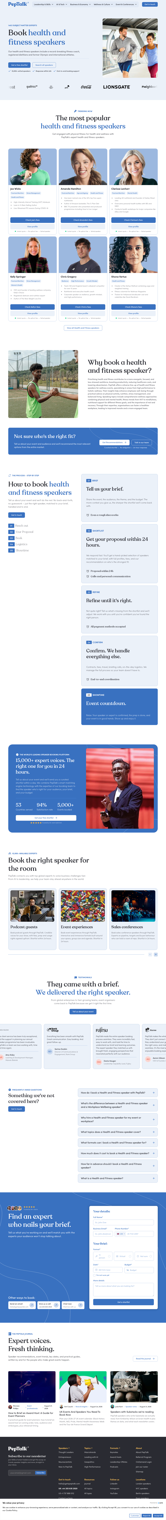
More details (98, 1280)
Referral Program (143, 1457)
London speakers (143, 1483)
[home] (18, 4)
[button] (44, 4)
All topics (88, 1488)
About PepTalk (142, 1452)
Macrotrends (90, 1452)
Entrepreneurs (65, 1457)
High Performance (92, 1467)
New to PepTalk (65, 1467)
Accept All (158, 1516)
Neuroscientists (65, 1462)
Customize (135, 1516)
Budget (128, 1264)
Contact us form (66, 1498)
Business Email (100, 1228)
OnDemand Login (144, 1462)
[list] (82, 919)
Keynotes (114, 1452)
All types (88, 1493)
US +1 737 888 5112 (66, 1493)
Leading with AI (91, 1457)
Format (96, 1249)
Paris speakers (142, 1498)
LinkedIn (113, 1483)
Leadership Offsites (118, 1462)
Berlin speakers (142, 1493)
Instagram (114, 1488)
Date (95, 1264)
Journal (87, 1483)
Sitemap (139, 1471)
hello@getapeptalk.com (69, 1483)
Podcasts (114, 1467)
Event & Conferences (125, 4)
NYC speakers (142, 1488)
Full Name (98, 1217)
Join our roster (142, 1467)
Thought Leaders (66, 1452)
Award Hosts (115, 1457)
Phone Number (122, 1228)
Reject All (146, 1516)
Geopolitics (89, 1462)
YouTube (114, 1493)
